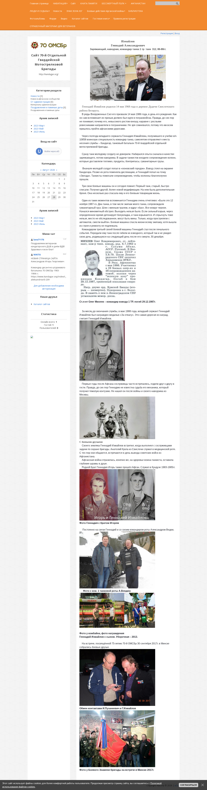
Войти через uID (52, 151)
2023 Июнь (39, 131)
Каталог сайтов (42, 304)
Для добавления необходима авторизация (49, 287)
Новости (35, 96)
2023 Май (38, 128)
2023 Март (39, 125)
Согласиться (188, 785)
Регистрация (167, 33)
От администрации (40, 101)
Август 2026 (49, 169)
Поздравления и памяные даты (47, 107)
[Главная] (49, 48)
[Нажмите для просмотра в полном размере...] (128, 100)
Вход (177, 33)
